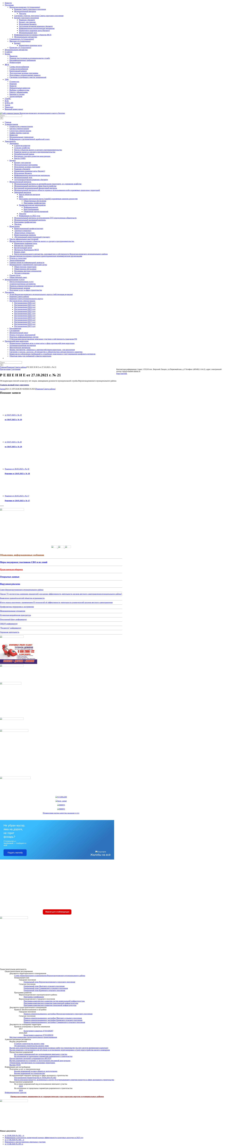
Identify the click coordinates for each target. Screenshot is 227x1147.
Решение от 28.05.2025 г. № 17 (17, 496)
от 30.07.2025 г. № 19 (13, 415)
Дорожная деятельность (9, 632)
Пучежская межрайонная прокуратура (15, 615)
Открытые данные (9, 576)
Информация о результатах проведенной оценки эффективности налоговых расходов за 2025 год (44, 1138)
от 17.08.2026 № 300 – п (14, 1140)
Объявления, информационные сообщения (22, 555)
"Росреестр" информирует (10, 628)
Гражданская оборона (11, 569)
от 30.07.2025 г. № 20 (13, 442)
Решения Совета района (45, 389)
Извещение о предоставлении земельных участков (25, 1142)
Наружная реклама (10, 584)
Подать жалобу (15, 852)
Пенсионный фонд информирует (13, 619)
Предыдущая (5, 369)
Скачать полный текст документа (14, 385)
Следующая (15, 369)
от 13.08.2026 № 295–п (14, 1144)
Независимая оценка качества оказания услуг (61, 813)
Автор (2, 389)
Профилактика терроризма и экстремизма (17, 607)
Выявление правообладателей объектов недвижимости (22, 598)
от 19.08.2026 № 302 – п (14, 1135)
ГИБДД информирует (8, 624)
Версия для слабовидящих (57, 912)
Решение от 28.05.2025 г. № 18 (17, 469)
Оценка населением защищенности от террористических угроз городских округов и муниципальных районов (57, 1097)
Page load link (121, 374)
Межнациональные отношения (12, 611)
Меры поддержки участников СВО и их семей (23, 562)
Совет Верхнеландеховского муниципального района (21, 590)
